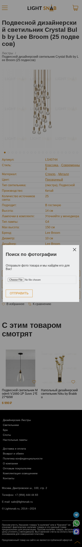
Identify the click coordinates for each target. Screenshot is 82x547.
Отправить (19, 293)
